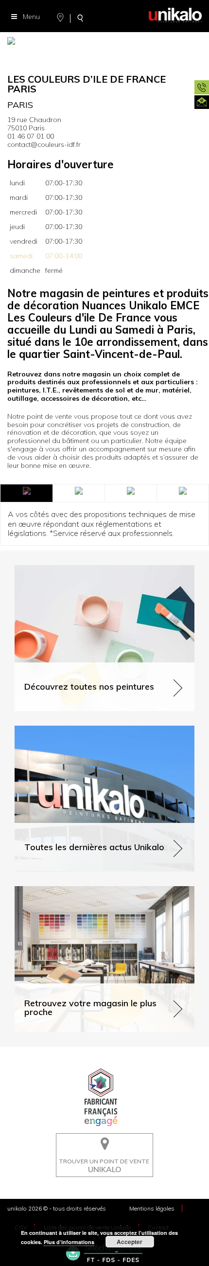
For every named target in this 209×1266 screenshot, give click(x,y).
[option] (104, 43)
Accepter (129, 1241)
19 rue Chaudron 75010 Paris (34, 123)
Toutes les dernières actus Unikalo (69, 730)
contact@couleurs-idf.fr (44, 144)
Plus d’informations (69, 1242)
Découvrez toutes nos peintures (64, 569)
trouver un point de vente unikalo (101, 1140)
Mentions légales (151, 1208)
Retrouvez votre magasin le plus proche (77, 890)
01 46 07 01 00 (30, 136)
